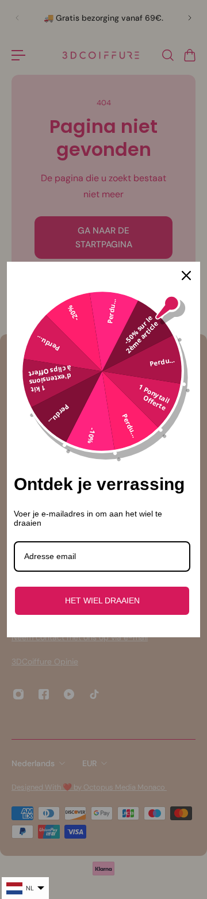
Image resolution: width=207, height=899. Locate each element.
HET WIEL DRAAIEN (102, 600)
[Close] (186, 275)
